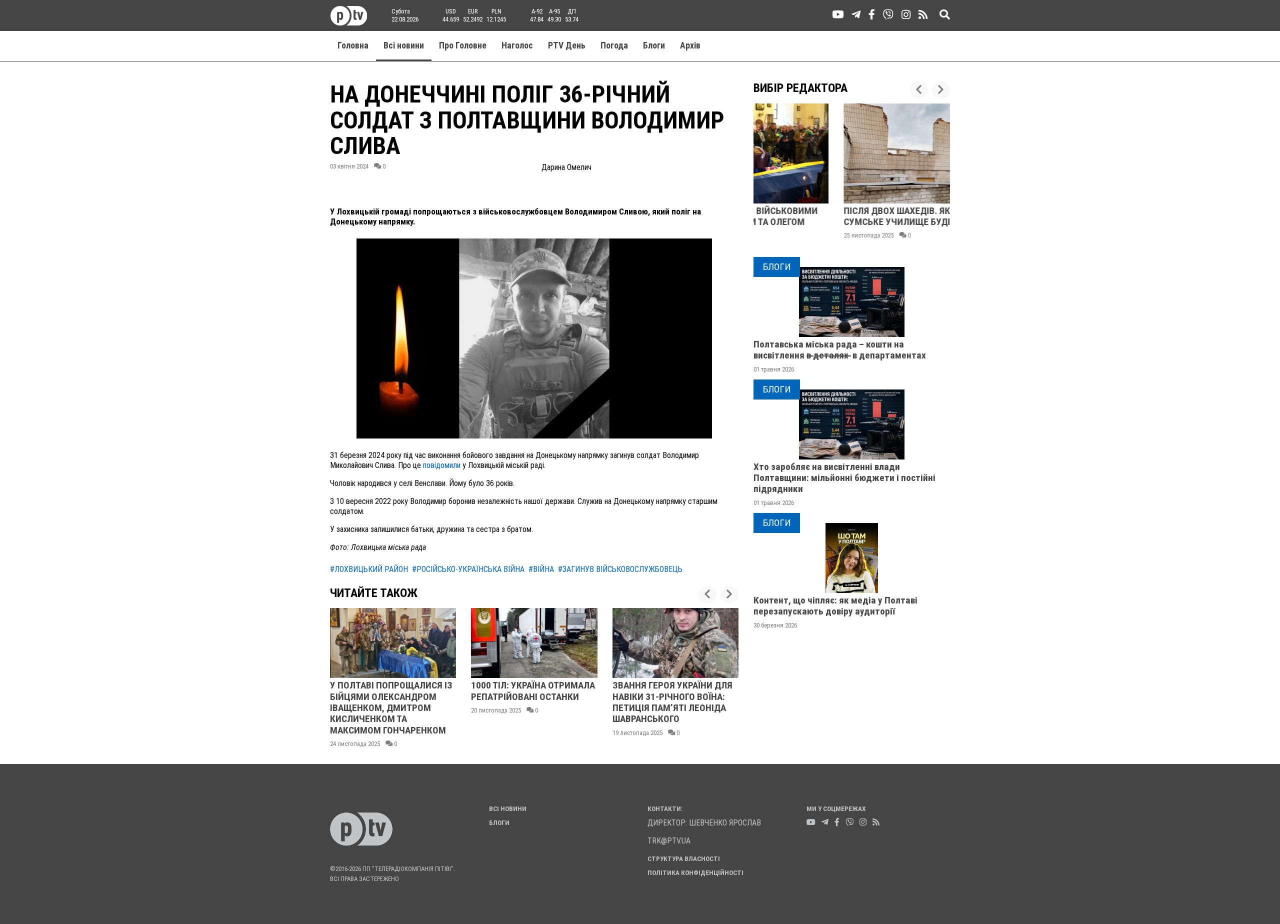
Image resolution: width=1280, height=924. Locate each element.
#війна (541, 569)
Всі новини (404, 45)
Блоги (654, 45)
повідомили (440, 465)
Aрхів (690, 45)
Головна (353, 45)
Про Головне (462, 45)
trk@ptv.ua (669, 841)
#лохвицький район (369, 569)
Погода (614, 45)
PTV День (567, 45)
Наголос (517, 45)
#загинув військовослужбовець (620, 569)
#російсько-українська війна (468, 569)
